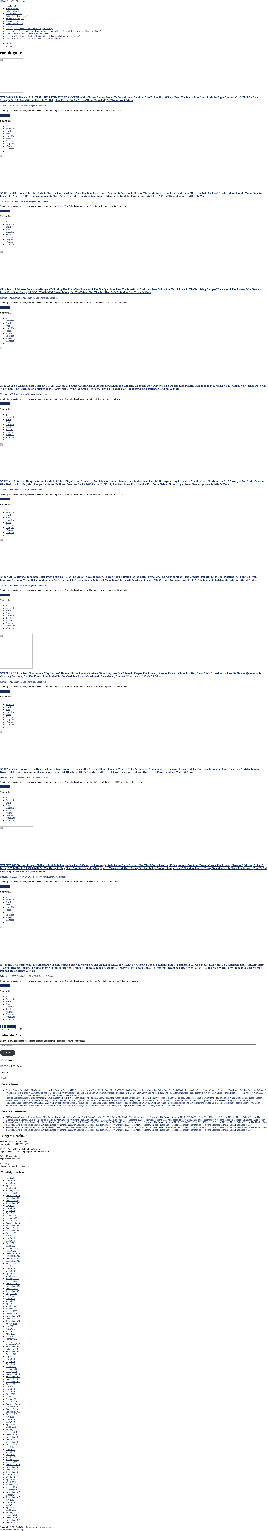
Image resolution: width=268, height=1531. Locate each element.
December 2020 (13, 1344)
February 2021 (12, 1339)
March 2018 (11, 1427)
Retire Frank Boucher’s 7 (17, 16)
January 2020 (11, 1371)
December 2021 (13, 1313)
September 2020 (13, 1351)
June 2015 (10, 1502)
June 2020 (10, 1359)
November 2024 (13, 1225)
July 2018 (10, 1417)
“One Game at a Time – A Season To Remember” (27, 33)
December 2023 (13, 1253)
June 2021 (10, 1329)
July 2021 (10, 1326)
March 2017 (11, 1457)
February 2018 (12, 1429)
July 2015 (10, 1500)
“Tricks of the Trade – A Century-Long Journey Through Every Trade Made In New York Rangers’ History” (53, 31)
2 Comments (60, 877)
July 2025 (10, 1205)
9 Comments (51, 976)
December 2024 (13, 1223)
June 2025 (10, 1208)
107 (8, 1026)
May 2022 (10, 1301)
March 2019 (11, 1396)
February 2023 (12, 1278)
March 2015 (11, 1510)
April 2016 (10, 1479)
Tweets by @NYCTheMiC (12, 1029)
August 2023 (11, 1263)
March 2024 (11, 1246)
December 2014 (13, 1517)
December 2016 (13, 1464)
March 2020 (11, 1366)
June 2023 (10, 1268)
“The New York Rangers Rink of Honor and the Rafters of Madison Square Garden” (43, 36)
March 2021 (11, 1336)
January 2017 (11, 1462)
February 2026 (12, 1190)
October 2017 (12, 1439)
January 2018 (11, 1432)
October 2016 (12, 1469)
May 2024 (10, 1241)
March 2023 (11, 1276)
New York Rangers (27, 106)
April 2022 (10, 1303)
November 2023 (13, 1256)
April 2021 (10, 1334)
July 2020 (10, 1356)
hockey (24, 976)
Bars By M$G (12, 6)
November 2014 (13, 1520)
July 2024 (10, 1236)
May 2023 (10, 1271)
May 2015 (10, 1505)
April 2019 (10, 1394)
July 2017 (10, 1447)
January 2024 (11, 1251)
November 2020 (13, 1346)
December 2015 (13, 1490)
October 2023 (12, 1258)
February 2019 (12, 1399)
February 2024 (12, 1248)
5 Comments (40, 682)
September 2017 (13, 1442)
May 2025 (10, 1210)
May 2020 (10, 1361)
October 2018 (12, 1409)
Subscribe (7, 1052)
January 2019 (11, 1402)
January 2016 (11, 1487)
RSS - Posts (16, 1066)
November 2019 (13, 1376)
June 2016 (10, 1474)
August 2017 (11, 1444)
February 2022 (12, 1308)
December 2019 (13, 1374)
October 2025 (12, 1200)
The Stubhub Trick (14, 13)
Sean (17, 106)
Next (13, 1026)
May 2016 (10, 1477)
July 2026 (10, 1178)
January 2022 (11, 1311)
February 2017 (12, 1459)
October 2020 (12, 1349)
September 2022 (13, 1291)
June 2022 (10, 1298)
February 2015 (12, 1512)
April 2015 (10, 1507)
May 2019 (10, 1391)
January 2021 (11, 1341)
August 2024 (11, 1233)
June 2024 (10, 1238)
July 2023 (10, 1266)
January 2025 (11, 1220)
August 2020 (11, 1354)
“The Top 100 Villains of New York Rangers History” (29, 28)
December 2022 (13, 1283)
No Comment (42, 201)
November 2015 (13, 1492)
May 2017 (10, 1452)
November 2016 (13, 1467)
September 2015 (13, 1497)
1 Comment (53, 298)
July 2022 (10, 1296)
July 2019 (10, 1386)
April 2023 (10, 1273)
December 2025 (13, 1195)
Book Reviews (12, 8)
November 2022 (13, 1286)
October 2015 (12, 1495)
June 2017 (10, 1449)
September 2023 (13, 1261)
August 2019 (11, 1384)
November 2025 (13, 1198)
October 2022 (12, 1288)
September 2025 (13, 1203)
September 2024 (13, 1230)
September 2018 (13, 1412)
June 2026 (10, 1180)
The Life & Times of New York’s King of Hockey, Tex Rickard (34, 38)
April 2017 (10, 1454)
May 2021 (10, 1331)
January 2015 (11, 1515)
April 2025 (10, 1213)
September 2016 (13, 1472)
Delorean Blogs (12, 11)
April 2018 (10, 1424)
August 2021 (11, 1324)
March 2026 (11, 1188)
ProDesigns (20, 1529)
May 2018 (10, 1422)
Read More (5, 115)
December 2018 (13, 1404)
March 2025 (11, 1215)
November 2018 (13, 1407)
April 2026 (10, 1185)
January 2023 (11, 1281)
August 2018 (11, 1414)
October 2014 (12, 1522)
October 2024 (12, 1228)
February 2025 (12, 1218)
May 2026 (10, 1183)
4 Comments (40, 489)
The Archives (11, 26)
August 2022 (11, 1293)
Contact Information (14, 23)
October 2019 (12, 1379)
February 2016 (12, 1484)
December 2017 (13, 1434)
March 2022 (11, 1306)
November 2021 (13, 1316)
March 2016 (11, 1482)
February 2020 (12, 1369)
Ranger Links (12, 21)
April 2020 (10, 1364)
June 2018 (10, 1419)
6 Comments (41, 106)
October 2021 (12, 1319)
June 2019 (10, 1389)
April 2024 (10, 1243)
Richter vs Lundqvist (15, 18)
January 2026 (11, 1193)
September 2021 (13, 1321)
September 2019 (13, 1381)
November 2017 (13, 1437)
